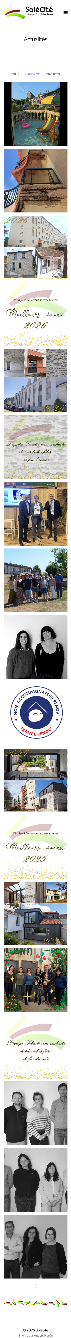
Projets (53, 74)
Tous (15, 74)
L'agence (32, 74)
